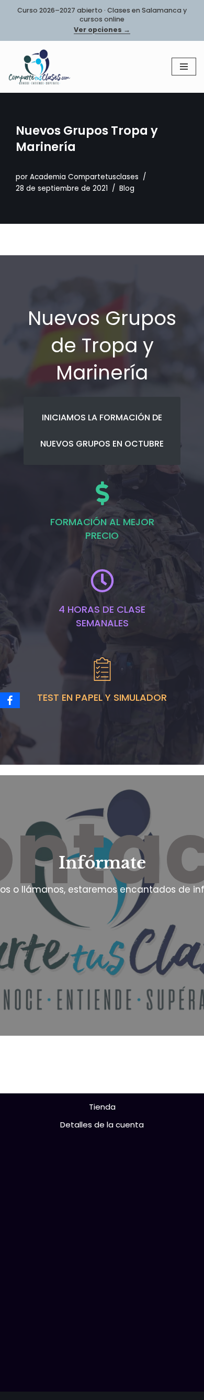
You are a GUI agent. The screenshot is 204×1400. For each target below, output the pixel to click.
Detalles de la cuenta (102, 1124)
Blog (126, 188)
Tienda (102, 1106)
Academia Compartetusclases (84, 177)
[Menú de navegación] (184, 66)
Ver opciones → (102, 30)
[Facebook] (10, 700)
